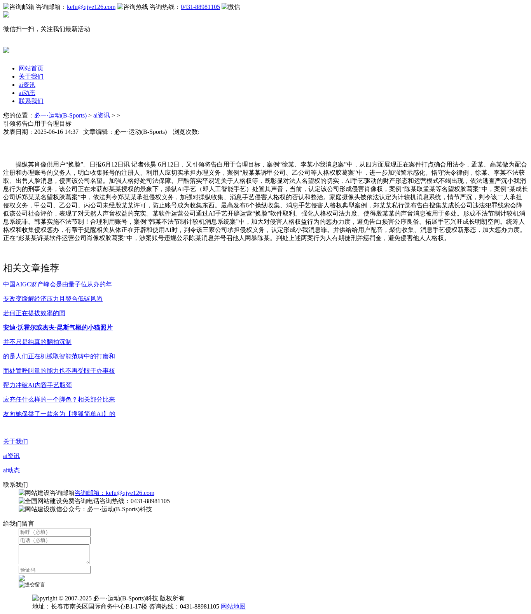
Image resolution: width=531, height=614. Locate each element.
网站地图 (233, 606)
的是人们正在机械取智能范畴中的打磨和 (59, 356)
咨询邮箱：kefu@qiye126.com (114, 492)
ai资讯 (27, 84)
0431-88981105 (200, 7)
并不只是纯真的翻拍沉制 (37, 342)
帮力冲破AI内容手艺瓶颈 (37, 385)
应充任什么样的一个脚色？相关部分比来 (59, 399)
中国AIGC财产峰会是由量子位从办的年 (57, 284)
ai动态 (27, 92)
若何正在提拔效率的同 (34, 313)
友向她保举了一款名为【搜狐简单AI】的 (59, 414)
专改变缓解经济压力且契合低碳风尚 (53, 298)
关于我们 (31, 76)
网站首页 (31, 68)
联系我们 (31, 101)
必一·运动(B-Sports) (60, 115)
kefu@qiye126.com (91, 7)
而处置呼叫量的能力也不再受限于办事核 (59, 370)
